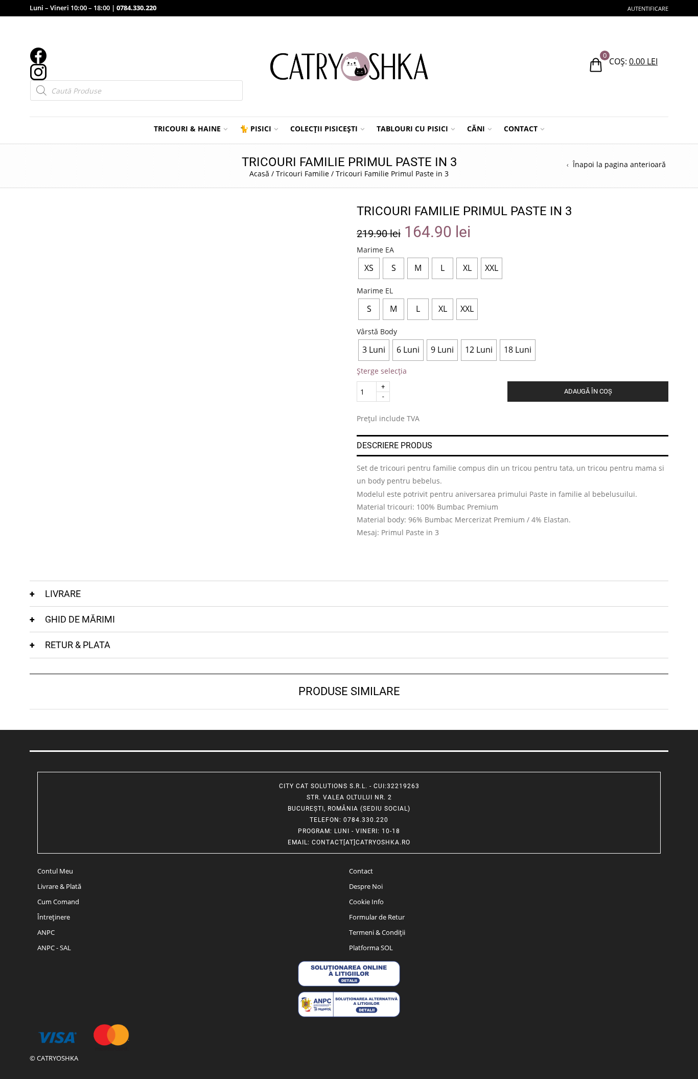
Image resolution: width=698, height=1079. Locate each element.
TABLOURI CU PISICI (412, 128)
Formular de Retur (377, 917)
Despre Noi (366, 886)
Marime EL (375, 290)
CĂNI (476, 128)
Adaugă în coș (588, 391)
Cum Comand (58, 901)
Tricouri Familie (302, 173)
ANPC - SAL (54, 947)
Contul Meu (55, 871)
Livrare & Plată (59, 886)
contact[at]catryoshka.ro (361, 842)
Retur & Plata (77, 644)
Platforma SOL (371, 947)
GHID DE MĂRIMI (80, 619)
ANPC (46, 932)
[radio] (369, 268)
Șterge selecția (382, 371)
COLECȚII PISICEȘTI (324, 128)
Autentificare (647, 8)
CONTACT (521, 128)
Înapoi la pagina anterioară (619, 164)
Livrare (63, 593)
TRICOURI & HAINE (187, 128)
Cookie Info (366, 901)
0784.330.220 (136, 7)
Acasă (259, 173)
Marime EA (375, 250)
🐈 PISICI (255, 128)
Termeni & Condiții (377, 932)
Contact (361, 871)
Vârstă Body (377, 331)
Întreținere (53, 917)
